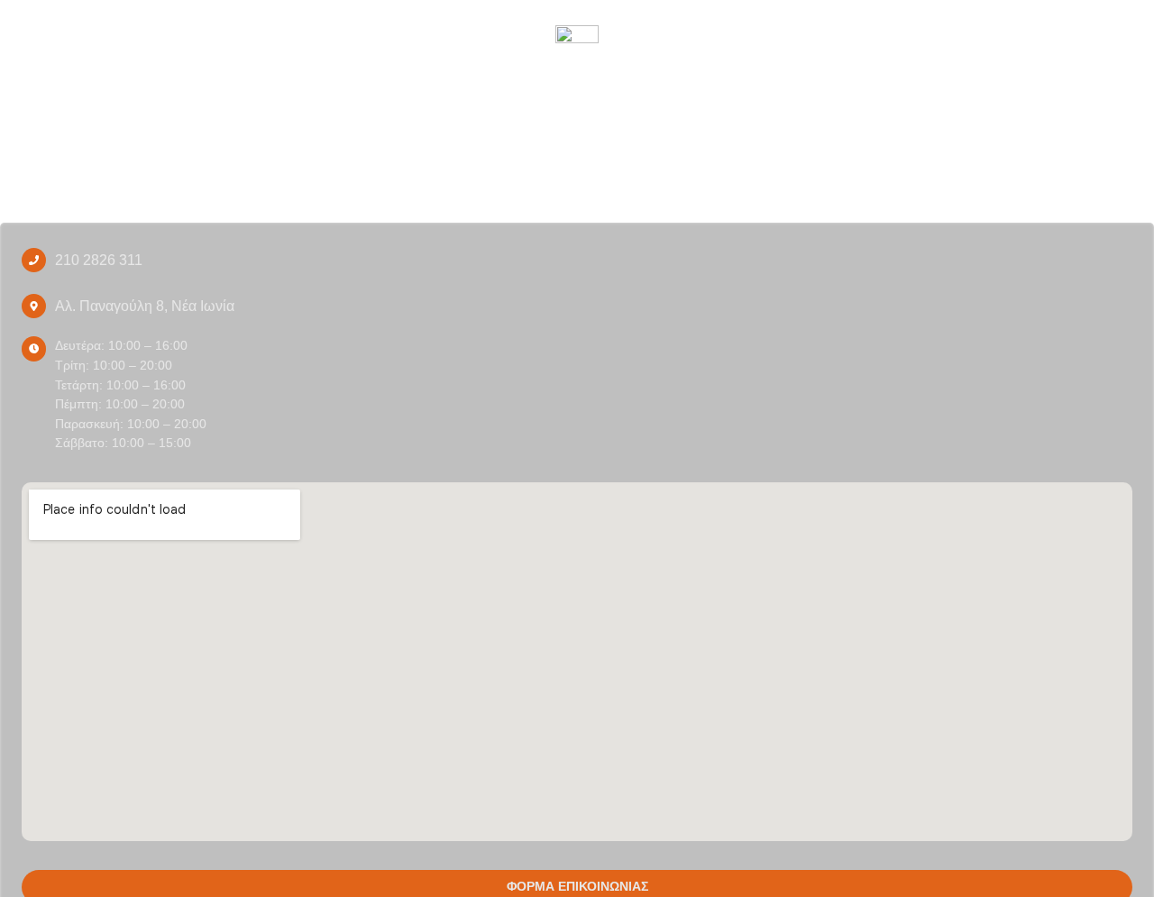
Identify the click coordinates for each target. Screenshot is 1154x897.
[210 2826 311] (34, 260)
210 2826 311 (98, 260)
